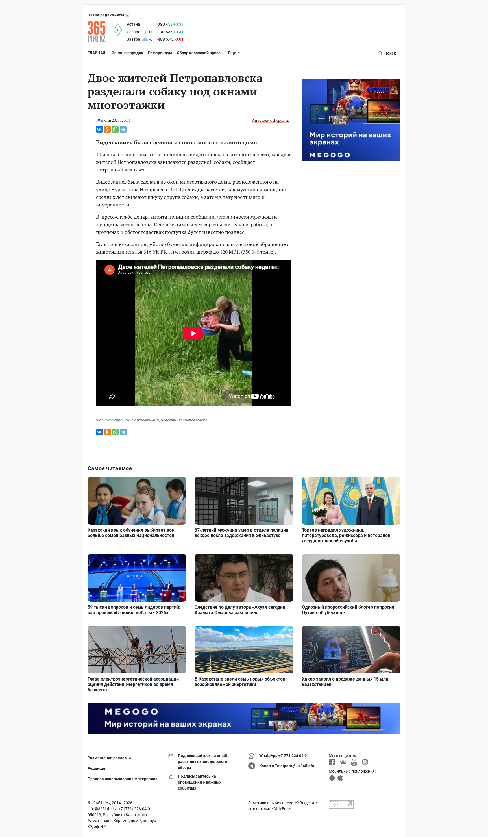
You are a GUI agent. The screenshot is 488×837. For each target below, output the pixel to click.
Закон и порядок (127, 53)
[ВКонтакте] (99, 129)
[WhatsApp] (115, 129)
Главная (96, 53)
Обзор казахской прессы (200, 53)
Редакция (97, 768)
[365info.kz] (101, 31)
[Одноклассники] (107, 129)
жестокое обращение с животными (127, 420)
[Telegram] (123, 129)
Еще (232, 53)
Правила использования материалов (123, 779)
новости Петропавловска (184, 420)
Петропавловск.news (120, 169)
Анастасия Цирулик (270, 120)
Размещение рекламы (109, 758)
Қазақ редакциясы (106, 15)
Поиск (390, 53)
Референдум (160, 53)
